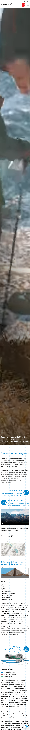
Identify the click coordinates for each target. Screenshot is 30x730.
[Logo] (7, 5)
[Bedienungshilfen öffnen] (26, 726)
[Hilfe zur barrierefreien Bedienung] (25, 2)
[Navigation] (28, 5)
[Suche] (27, 2)
